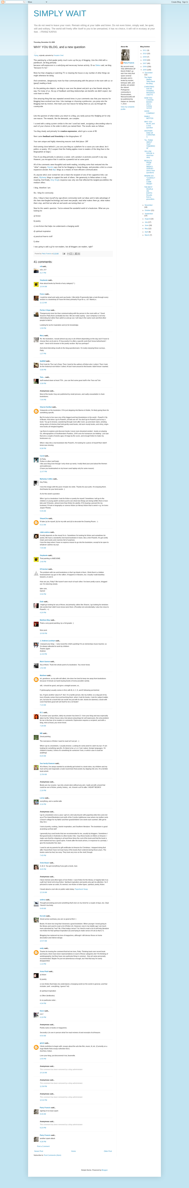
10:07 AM (43, 941)
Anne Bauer (44, 863)
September (149, 214)
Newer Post (38, 1151)
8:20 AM (43, 756)
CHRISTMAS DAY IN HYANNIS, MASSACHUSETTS (149, 91)
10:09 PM (43, 633)
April (147, 232)
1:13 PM (43, 964)
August (147, 219)
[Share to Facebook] (76, 253)
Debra (97, 65)
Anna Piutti (44, 971)
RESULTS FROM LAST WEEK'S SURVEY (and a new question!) (149, 167)
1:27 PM (43, 354)
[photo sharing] (35, 53)
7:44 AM (43, 548)
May (146, 229)
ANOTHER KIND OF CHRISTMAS (149, 134)
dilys (54, 170)
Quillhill (43, 361)
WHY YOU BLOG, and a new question (149, 125)
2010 (145, 54)
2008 (145, 60)
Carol (42, 456)
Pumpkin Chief (58, 55)
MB (41, 733)
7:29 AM (43, 726)
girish (42, 1043)
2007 (145, 63)
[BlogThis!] (71, 253)
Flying (36, 55)
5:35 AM (43, 511)
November (149, 205)
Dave (42, 1011)
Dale (41, 602)
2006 (145, 67)
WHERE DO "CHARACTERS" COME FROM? (149, 180)
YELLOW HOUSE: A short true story (149, 154)
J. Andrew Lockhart (47, 641)
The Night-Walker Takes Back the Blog (149, 80)
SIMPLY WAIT (60, 13)
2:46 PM (43, 562)
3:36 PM (43, 370)
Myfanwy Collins (46, 479)
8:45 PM (43, 869)
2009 (145, 57)
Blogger (105, 1170)
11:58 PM (43, 1086)
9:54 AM (43, 1036)
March (147, 235)
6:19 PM (43, 1017)
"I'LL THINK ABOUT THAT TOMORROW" (149, 144)
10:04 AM (43, 287)
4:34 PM (43, 1003)
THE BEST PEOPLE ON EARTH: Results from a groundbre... (149, 194)
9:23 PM (43, 1128)
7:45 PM (43, 855)
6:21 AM (43, 525)
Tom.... (42, 377)
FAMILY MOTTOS (148, 117)
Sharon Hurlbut (46, 407)
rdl (41, 266)
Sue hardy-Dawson (47, 763)
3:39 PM (43, 383)
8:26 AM (43, 1114)
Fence (42, 294)
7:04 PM (43, 400)
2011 (145, 50)
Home (73, 1151)
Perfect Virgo (45, 310)
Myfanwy (42, 177)
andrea (42, 900)
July (146, 222)
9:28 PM (43, 1142)
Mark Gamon (45, 662)
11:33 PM (43, 654)
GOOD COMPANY (149, 112)
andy (42, 948)
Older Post (108, 1151)
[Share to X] (73, 253)
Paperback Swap (81, 889)
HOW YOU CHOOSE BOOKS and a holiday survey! (149, 103)
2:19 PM (43, 790)
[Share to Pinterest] (78, 253)
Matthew (43, 675)
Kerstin (50, 167)
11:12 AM (43, 303)
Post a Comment (43, 1146)
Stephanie (44, 280)
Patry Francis (45, 1108)
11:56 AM (43, 774)
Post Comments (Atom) (52, 1155)
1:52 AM (43, 668)
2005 (145, 70)
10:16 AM (43, 1073)
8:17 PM (43, 273)
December (149, 73)
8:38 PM (43, 448)
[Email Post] (64, 253)
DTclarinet (44, 569)
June (147, 225)
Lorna (42, 798)
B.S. (41, 712)
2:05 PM (43, 1059)
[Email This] (68, 253)
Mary (42, 336)
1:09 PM (43, 328)
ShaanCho (44, 518)
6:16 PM (43, 804)
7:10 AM (43, 705)
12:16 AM (43, 892)
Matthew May (45, 620)
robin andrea (45, 532)
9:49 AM (43, 908)
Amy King (54, 180)
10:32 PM (43, 1100)
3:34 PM (43, 594)
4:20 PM (43, 613)
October (148, 210)
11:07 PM (43, 472)
